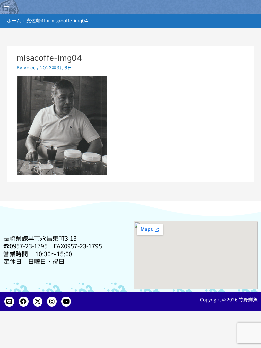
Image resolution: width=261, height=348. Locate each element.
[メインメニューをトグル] (7, 7)
